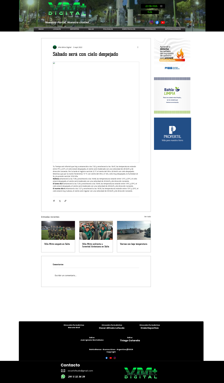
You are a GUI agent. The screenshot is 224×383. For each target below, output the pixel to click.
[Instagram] (151, 22)
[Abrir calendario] (161, 6)
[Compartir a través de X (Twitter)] (60, 201)
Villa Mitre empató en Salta (57, 244)
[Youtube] (163, 22)
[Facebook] (157, 22)
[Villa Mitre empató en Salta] (58, 230)
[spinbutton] (149, 12)
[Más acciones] (137, 47)
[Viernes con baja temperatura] (134, 230)
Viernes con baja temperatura (133, 244)
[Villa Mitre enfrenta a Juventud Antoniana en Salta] (96, 230)
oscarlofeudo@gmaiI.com (80, 370)
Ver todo (147, 216)
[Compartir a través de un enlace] (65, 201)
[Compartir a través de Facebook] (54, 201)
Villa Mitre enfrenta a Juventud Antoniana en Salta (95, 245)
